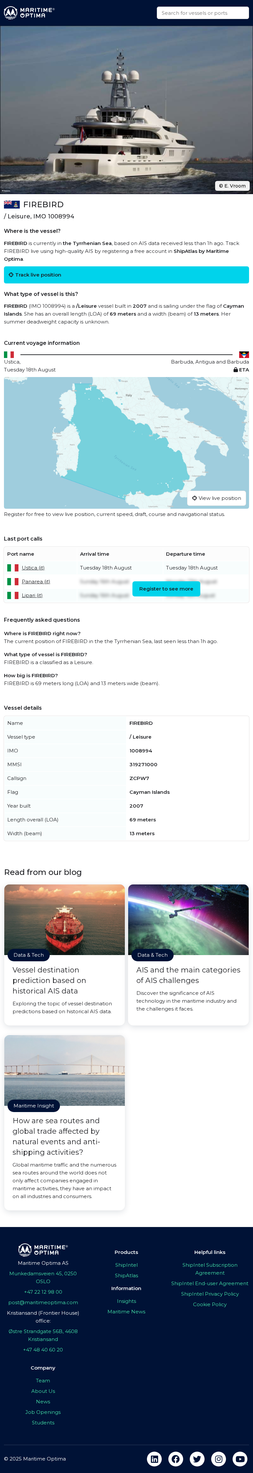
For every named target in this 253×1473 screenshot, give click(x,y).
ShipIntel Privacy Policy (210, 1294)
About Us (43, 1391)
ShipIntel (126, 1265)
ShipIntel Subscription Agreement (210, 1269)
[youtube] (240, 1459)
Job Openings (43, 1412)
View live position (220, 498)
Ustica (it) (33, 568)
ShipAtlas (126, 1275)
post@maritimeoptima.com (43, 1302)
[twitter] (197, 1459)
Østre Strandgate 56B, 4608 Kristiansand (43, 1335)
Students (43, 1422)
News (43, 1401)
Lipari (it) (32, 595)
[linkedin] (154, 1459)
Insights (126, 1301)
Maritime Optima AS (43, 1263)
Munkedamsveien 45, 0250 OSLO (43, 1277)
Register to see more (166, 589)
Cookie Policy (210, 1304)
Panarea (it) (36, 581)
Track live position (38, 275)
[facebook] (175, 1459)
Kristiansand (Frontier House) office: (43, 1317)
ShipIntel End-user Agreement (209, 1283)
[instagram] (218, 1459)
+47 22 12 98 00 (43, 1292)
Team (43, 1380)
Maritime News (126, 1311)
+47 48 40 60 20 (43, 1350)
